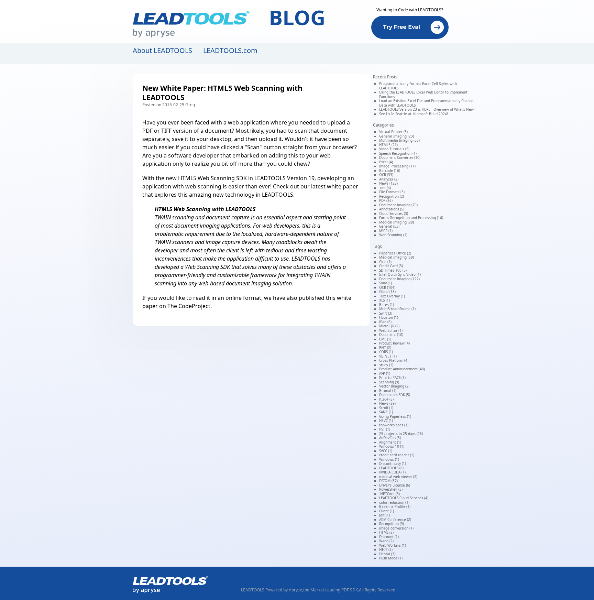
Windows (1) (389, 459)
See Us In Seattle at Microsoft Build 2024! (413, 113)
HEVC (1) (386, 420)
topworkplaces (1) (393, 425)
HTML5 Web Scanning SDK (212, 178)
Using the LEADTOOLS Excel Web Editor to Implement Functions (423, 94)
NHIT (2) (386, 549)
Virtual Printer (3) (393, 131)
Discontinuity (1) (392, 463)
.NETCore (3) (389, 493)
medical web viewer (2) (398, 476)
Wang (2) (386, 540)
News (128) (388, 183)
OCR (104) (387, 287)
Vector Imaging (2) (394, 386)
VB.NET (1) (388, 356)
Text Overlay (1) (392, 296)
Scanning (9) (389, 382)
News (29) (387, 403)
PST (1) (384, 429)
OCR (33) (386, 174)
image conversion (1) (396, 528)
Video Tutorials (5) (394, 148)
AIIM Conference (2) (395, 519)
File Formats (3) (392, 191)
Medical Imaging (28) (396, 222)
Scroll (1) (386, 407)
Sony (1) (385, 283)
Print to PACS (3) (392, 377)
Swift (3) (385, 313)
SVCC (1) (385, 450)
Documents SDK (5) (394, 394)
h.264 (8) (386, 399)
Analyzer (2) (388, 179)
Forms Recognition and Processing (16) (411, 217)
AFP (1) (384, 373)
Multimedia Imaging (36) (399, 140)
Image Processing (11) (397, 166)
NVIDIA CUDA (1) (392, 472)
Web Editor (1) (391, 330)
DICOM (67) (388, 480)
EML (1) (385, 339)
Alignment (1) (390, 442)
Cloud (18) (387, 291)
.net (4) (385, 187)
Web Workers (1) (392, 545)
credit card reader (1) (396, 454)
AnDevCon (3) (390, 437)
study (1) (386, 364)
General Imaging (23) (396, 136)
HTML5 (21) (388, 144)
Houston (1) (388, 317)
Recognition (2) (391, 196)
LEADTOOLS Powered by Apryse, (272, 590)
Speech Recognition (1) (398, 153)
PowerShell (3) (391, 489)
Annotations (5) (391, 209)
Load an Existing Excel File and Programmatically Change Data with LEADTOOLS (426, 103)
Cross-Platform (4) (393, 360)
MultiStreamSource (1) (397, 308)
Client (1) (386, 511)
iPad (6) (385, 321)
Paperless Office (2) (395, 253)
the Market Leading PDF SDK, (331, 590)
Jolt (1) (384, 515)
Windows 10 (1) (391, 446)
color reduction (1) (394, 502)
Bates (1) (386, 304)
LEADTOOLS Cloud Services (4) (403, 497)
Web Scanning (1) (393, 234)
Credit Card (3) (391, 265)
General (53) (389, 226)
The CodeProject (188, 306)
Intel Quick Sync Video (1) (400, 274)
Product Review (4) (394, 343)
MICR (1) (386, 230)
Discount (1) (389, 536)
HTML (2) (386, 532)
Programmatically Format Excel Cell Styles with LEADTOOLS (418, 85)
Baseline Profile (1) (394, 506)
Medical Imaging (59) (396, 257)
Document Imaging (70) (398, 205)
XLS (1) (384, 300)
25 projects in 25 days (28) (401, 433)
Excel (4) (386, 162)
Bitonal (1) (387, 390)
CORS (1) (386, 351)
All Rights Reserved (377, 590)
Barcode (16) (389, 170)
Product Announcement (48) (402, 369)
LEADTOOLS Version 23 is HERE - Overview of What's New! (427, 109)
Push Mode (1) (391, 558)
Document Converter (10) (399, 157)
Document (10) (391, 334)
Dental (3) (387, 554)
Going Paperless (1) (395, 416)
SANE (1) (386, 412)
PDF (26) (386, 200)
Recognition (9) (391, 523)
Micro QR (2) (389, 326)
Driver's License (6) (394, 485)
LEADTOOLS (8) (391, 468)
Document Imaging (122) (399, 278)
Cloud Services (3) (393, 213)
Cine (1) (385, 261)
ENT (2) (385, 347)
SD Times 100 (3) (393, 270)
